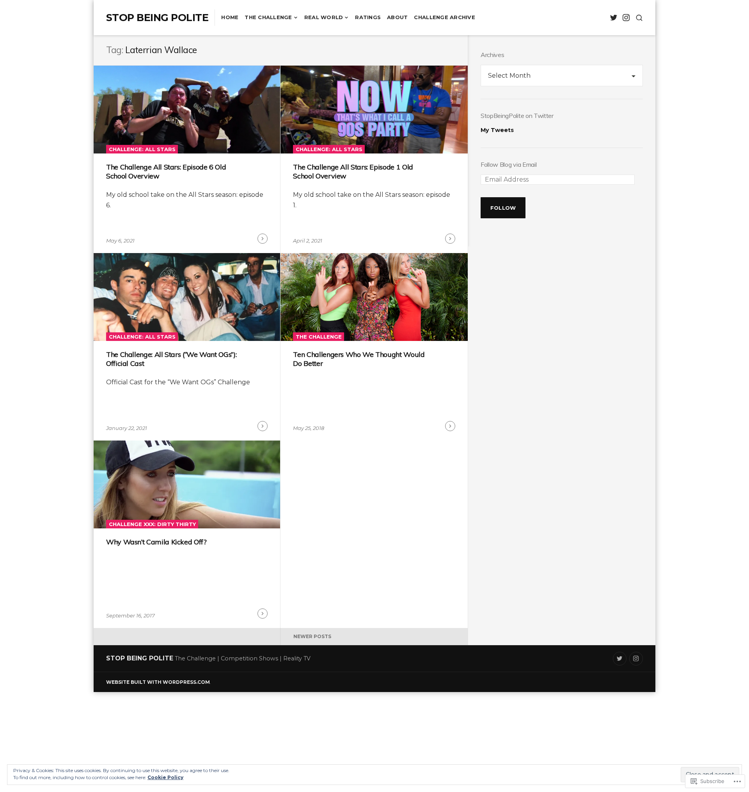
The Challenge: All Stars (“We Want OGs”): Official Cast (171, 359)
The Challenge (268, 17)
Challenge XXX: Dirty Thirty (152, 524)
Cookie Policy (165, 777)
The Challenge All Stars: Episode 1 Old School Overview (353, 171)
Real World (323, 17)
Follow (503, 208)
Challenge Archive (444, 17)
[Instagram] (626, 18)
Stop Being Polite (157, 17)
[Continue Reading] (262, 239)
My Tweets (497, 130)
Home (229, 17)
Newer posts (312, 636)
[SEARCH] (639, 17)
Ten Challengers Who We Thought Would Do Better (358, 359)
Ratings (368, 17)
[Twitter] (613, 18)
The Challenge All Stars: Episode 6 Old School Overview (166, 171)
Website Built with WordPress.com (158, 682)
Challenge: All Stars (142, 149)
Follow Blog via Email (508, 164)
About (397, 17)
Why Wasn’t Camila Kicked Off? (156, 541)
